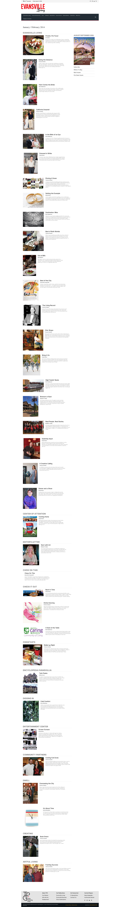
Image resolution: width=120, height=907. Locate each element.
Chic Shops (49, 330)
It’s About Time (48, 808)
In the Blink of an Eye (53, 134)
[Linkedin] (94, 1)
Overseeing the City (47, 783)
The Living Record (48, 305)
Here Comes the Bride (47, 85)
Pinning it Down (51, 178)
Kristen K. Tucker (43, 398)
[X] (96, 1)
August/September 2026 (84, 35)
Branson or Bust (46, 397)
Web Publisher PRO (93, 904)
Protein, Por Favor (51, 36)
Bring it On (46, 355)
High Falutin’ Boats (52, 380)
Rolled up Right (49, 645)
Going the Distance (45, 60)
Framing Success (51, 865)
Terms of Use (74, 904)
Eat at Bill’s (41, 256)
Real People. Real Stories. (54, 421)
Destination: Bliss (51, 212)
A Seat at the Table (52, 628)
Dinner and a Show (45, 488)
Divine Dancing (49, 603)
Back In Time (50, 590)
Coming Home (44, 517)
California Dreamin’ (43, 110)
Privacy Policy (68, 904)
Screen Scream (44, 729)
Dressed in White (45, 153)
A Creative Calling (45, 463)
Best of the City (45, 280)
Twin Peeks (43, 673)
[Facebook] (90, 1)
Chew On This (30, 573)
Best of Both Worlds (52, 231)
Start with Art (46, 545)
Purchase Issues (78, 75)
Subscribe (77, 67)
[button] (95, 17)
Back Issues (77, 72)
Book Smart (44, 836)
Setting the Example (52, 193)
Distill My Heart (47, 439)
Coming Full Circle (51, 758)
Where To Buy (78, 70)
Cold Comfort (45, 701)
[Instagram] (92, 1)
